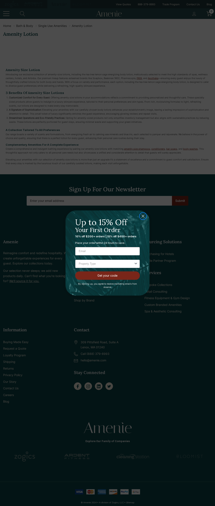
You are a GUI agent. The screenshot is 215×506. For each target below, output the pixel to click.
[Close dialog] (143, 216)
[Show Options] (136, 264)
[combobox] (106, 264)
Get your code (107, 275)
